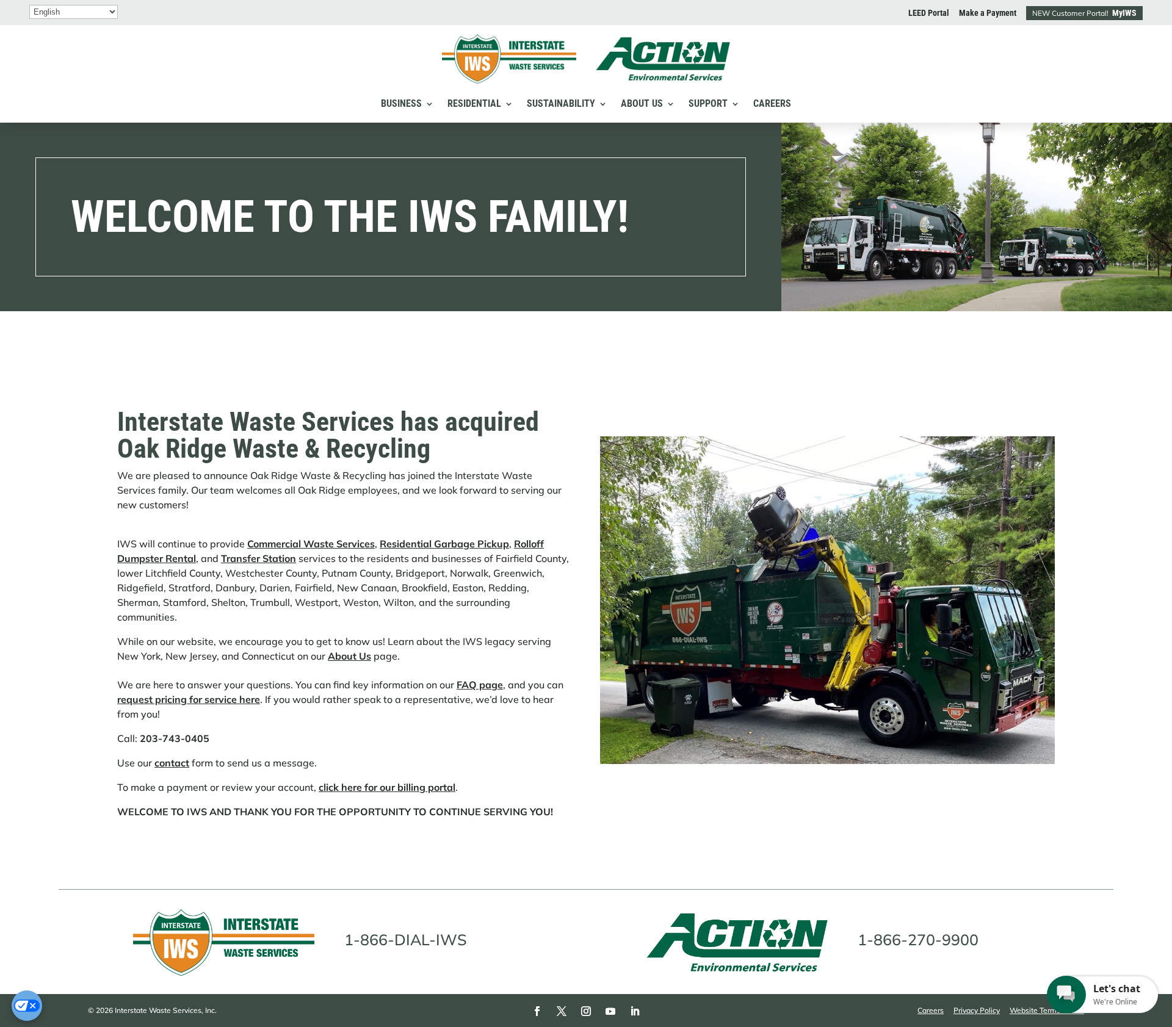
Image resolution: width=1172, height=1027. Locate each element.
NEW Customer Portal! (1084, 13)
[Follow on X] (561, 1011)
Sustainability (561, 103)
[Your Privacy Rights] (27, 1005)
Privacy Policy (976, 1010)
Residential (474, 103)
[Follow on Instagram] (586, 1011)
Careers (772, 103)
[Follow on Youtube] (610, 1011)
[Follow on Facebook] (537, 1011)
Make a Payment (987, 13)
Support (708, 103)
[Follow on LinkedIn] (635, 1011)
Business (401, 103)
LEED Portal (928, 13)
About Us (642, 103)
